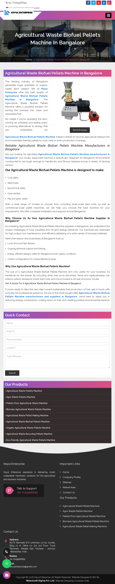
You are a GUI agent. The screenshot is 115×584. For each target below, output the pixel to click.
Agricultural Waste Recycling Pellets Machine (29, 434)
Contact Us (69, 492)
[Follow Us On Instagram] (109, 3)
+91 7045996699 (17, 2)
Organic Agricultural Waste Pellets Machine (28, 428)
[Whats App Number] (6, 563)
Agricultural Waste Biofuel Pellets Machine (28, 421)
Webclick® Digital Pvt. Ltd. (40, 581)
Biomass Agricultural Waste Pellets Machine (28, 409)
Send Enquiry (80, 130)
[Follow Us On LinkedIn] (104, 3)
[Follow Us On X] (93, 3)
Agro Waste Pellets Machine (20, 397)
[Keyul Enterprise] (19, 14)
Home (29, 59)
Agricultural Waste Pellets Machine (24, 391)
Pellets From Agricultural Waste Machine (27, 403)
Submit (12, 373)
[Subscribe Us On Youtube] (98, 3)
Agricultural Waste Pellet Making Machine (27, 415)
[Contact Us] (6, 552)
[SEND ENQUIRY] (6, 575)
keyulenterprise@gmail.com (23, 566)
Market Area (69, 487)
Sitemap (67, 482)
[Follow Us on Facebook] (88, 3)
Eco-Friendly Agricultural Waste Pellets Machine (30, 440)
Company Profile (72, 477)
